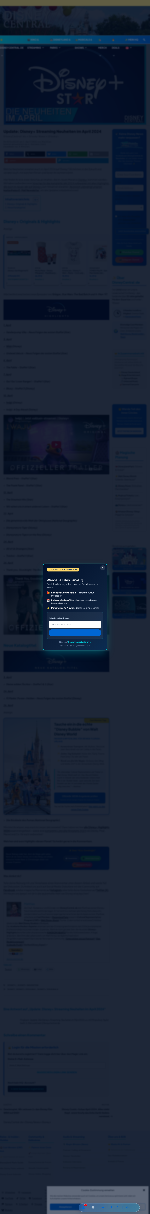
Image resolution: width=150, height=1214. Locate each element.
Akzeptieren (65, 1207)
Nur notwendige (97, 1207)
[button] (144, 1190)
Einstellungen (130, 1207)
